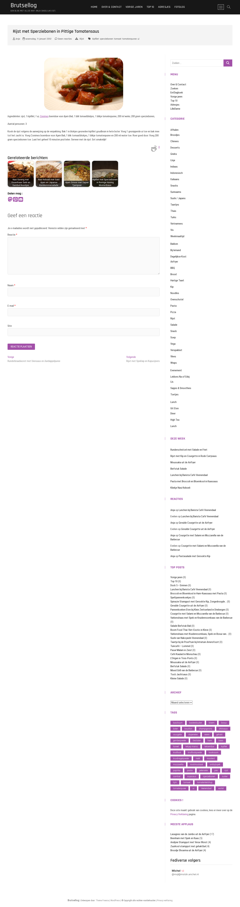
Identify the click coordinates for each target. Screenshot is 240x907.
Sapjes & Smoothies (180, 388)
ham (209, 740)
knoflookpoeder (195, 752)
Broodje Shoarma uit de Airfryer (186, 850)
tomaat (117, 38)
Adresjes (164, 7)
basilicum (178, 722)
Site (10, 325)
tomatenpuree (129, 38)
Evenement (176, 370)
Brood (173, 274)
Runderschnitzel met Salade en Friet (188, 449)
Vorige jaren (134, 7)
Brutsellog (24, 5)
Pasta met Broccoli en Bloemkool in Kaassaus (194, 481)
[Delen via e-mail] (20, 200)
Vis (172, 230)
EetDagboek (176, 92)
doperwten (193, 734)
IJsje (172, 160)
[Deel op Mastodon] (10, 200)
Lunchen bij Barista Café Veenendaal (189, 475)
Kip (172, 286)
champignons (205, 728)
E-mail (12, 305)
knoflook (177, 752)
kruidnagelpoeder (181, 758)
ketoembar (209, 746)
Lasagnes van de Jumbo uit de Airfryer (189, 834)
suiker (225, 776)
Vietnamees (176, 223)
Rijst (82, 38)
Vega (173, 343)
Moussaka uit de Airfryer (183, 462)
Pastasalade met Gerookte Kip (194, 556)
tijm (175, 782)
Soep (173, 337)
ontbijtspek (215, 764)
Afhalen (174, 129)
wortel (221, 788)
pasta (190, 770)
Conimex (44, 116)
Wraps (173, 362)
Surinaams (175, 192)
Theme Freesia (102, 900)
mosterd (211, 758)
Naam (11, 285)
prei (216, 770)
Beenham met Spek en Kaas (184, 838)
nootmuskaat (196, 764)
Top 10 (150, 7)
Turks (173, 217)
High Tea (174, 419)
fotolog (179, 7)
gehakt (219, 734)
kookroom (213, 752)
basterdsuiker (195, 722)
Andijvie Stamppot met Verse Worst (188, 842)
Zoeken (174, 88)
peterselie (203, 770)
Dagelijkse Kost (178, 256)
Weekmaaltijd (177, 236)
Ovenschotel (176, 299)
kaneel (176, 746)
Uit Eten (174, 408)
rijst (226, 770)
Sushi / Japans (178, 198)
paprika (176, 770)
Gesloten (197, 740)
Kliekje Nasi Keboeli (180, 487)
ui (138, 38)
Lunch (173, 402)
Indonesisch (176, 173)
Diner (173, 413)
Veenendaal (206, 788)
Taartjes (174, 204)
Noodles (174, 293)
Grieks (173, 154)
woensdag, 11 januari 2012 (38, 38)
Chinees (174, 141)
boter (175, 728)
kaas (221, 740)
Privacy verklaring (165, 900)
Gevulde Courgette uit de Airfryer (195, 522)
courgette (177, 734)
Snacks (174, 185)
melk (198, 758)
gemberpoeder (179, 740)
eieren (207, 734)
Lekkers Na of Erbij (180, 376)
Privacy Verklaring (179, 814)
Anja (17, 38)
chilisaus (223, 728)
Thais (173, 211)
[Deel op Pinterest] (15, 200)
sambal (176, 776)
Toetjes (174, 394)
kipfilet (95, 38)
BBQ (172, 268)
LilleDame (175, 108)
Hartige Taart (177, 280)
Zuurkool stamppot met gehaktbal (188, 846)
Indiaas (174, 166)
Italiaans (174, 179)
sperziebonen (106, 38)
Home (94, 7)
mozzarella (178, 764)
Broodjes (175, 135)
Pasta (173, 305)
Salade (173, 324)
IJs (171, 381)
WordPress (115, 900)
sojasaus (191, 776)
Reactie (12, 234)
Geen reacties (64, 38)
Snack (173, 331)
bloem (212, 722)
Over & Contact (112, 7)
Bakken (174, 243)
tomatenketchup (204, 782)
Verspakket (176, 350)
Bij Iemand (175, 250)
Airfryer (174, 261)
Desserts (175, 147)
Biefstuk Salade (178, 468)
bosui (224, 722)
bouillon (188, 728)
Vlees (173, 356)
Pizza (173, 312)
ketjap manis (192, 746)
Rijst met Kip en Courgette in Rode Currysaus (193, 456)
